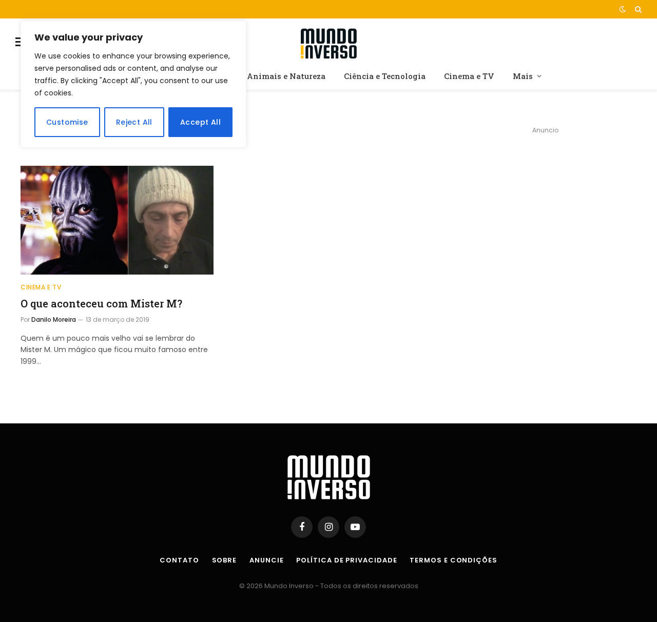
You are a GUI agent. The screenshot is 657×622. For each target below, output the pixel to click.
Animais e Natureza (286, 76)
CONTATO (179, 560)
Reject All (134, 122)
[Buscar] (637, 9)
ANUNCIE (266, 560)
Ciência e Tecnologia (385, 76)
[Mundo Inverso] (328, 41)
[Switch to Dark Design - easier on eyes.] (622, 9)
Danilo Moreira (53, 319)
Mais (523, 76)
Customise (67, 122)
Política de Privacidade (346, 560)
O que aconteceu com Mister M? (101, 303)
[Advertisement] (545, 213)
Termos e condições (453, 560)
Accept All (200, 122)
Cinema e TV (469, 76)
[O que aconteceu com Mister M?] (117, 220)
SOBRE (224, 560)
